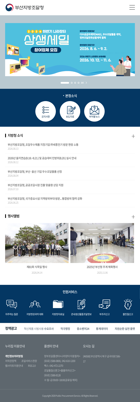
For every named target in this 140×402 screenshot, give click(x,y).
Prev (83, 83)
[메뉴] (132, 7)
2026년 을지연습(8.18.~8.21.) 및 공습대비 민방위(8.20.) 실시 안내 (42, 158)
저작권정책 (10, 361)
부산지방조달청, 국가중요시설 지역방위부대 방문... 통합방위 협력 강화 (45, 198)
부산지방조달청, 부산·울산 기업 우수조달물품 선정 (35, 171)
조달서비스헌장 (29, 361)
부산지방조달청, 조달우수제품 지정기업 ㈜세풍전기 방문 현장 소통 (43, 144)
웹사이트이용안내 (14, 366)
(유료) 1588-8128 (52, 375)
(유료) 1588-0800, (52, 361)
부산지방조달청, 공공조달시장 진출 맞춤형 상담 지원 (35, 185)
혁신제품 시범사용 (39, 329)
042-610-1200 (68, 361)
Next (86, 83)
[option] (38, 328)
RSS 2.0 (32, 366)
